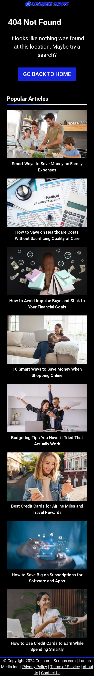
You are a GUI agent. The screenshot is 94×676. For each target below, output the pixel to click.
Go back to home (47, 74)
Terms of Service (65, 666)
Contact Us (50, 672)
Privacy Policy (34, 666)
